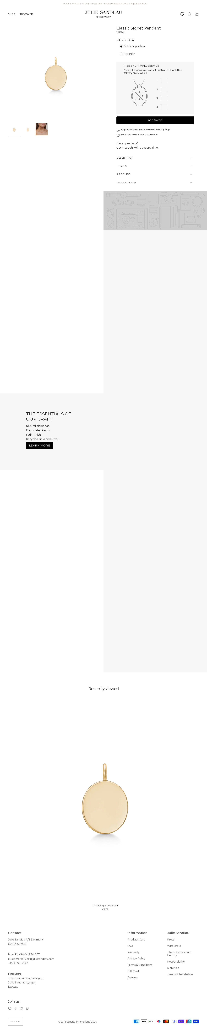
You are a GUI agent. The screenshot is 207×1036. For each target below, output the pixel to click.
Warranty (133, 952)
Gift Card (133, 971)
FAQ (130, 945)
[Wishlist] (182, 14)
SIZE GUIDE (123, 174)
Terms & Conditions (139, 964)
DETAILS (121, 166)
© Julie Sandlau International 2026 (77, 1021)
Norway (13, 986)
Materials (173, 968)
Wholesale (174, 945)
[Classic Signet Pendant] (14, 129)
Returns (132, 977)
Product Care (136, 939)
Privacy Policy (136, 958)
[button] (12, 14)
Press (170, 939)
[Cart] (197, 14)
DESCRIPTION (124, 157)
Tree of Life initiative (180, 974)
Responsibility (176, 961)
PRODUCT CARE (126, 182)
